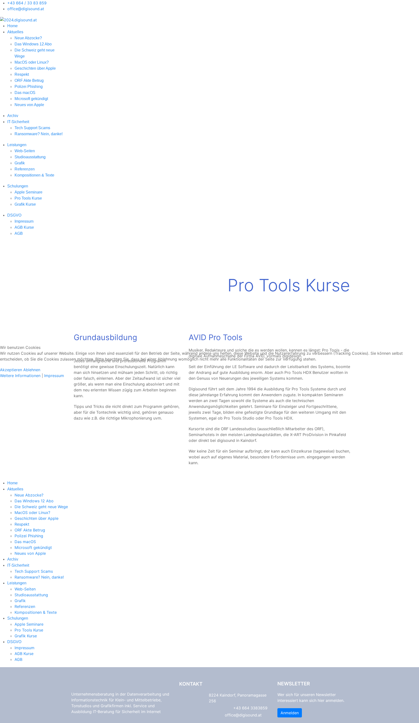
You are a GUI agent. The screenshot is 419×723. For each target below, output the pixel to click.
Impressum (54, 375)
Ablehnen (31, 369)
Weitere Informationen (20, 375)
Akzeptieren (11, 369)
